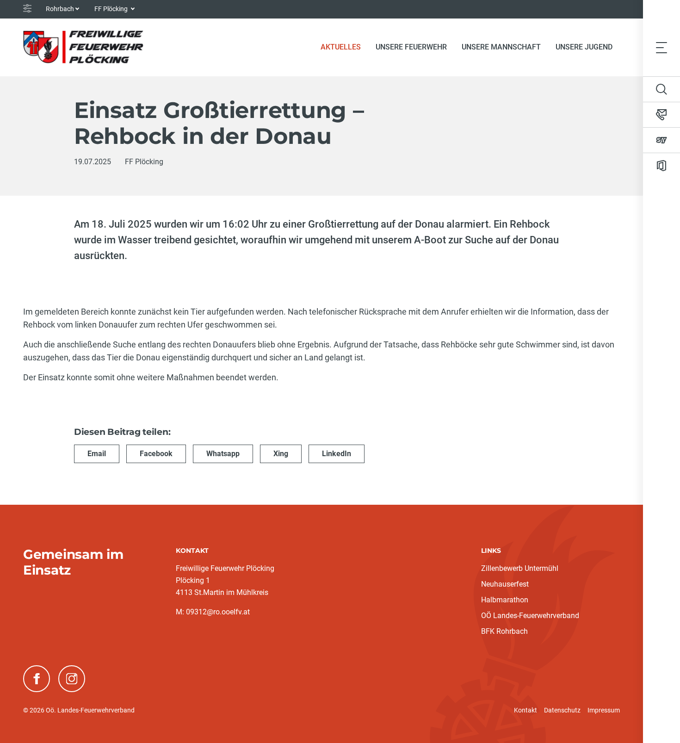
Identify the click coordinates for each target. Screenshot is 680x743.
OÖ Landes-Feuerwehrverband (530, 615)
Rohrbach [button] (60, 8)
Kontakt (525, 710)
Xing (280, 453)
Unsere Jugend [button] (584, 47)
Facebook (156, 453)
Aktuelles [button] (341, 47)
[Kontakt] (661, 114)
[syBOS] (661, 140)
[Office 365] (661, 165)
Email (96, 453)
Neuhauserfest (505, 584)
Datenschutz (562, 710)
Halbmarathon (504, 599)
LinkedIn (336, 453)
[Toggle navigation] (661, 47)
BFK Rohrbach (504, 631)
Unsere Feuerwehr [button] (411, 47)
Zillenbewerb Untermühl (519, 568)
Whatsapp (223, 453)
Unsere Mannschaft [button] (501, 47)
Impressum (603, 710)
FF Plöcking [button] (111, 8)
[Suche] (661, 89)
